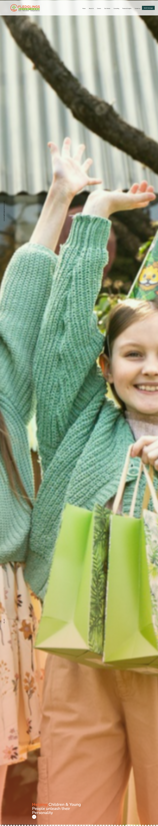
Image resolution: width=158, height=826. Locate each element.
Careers (99, 8)
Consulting (116, 8)
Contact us (137, 8)
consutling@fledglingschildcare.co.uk (4, 211)
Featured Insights (126, 8)
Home (84, 8)
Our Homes (107, 8)
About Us (91, 8)
